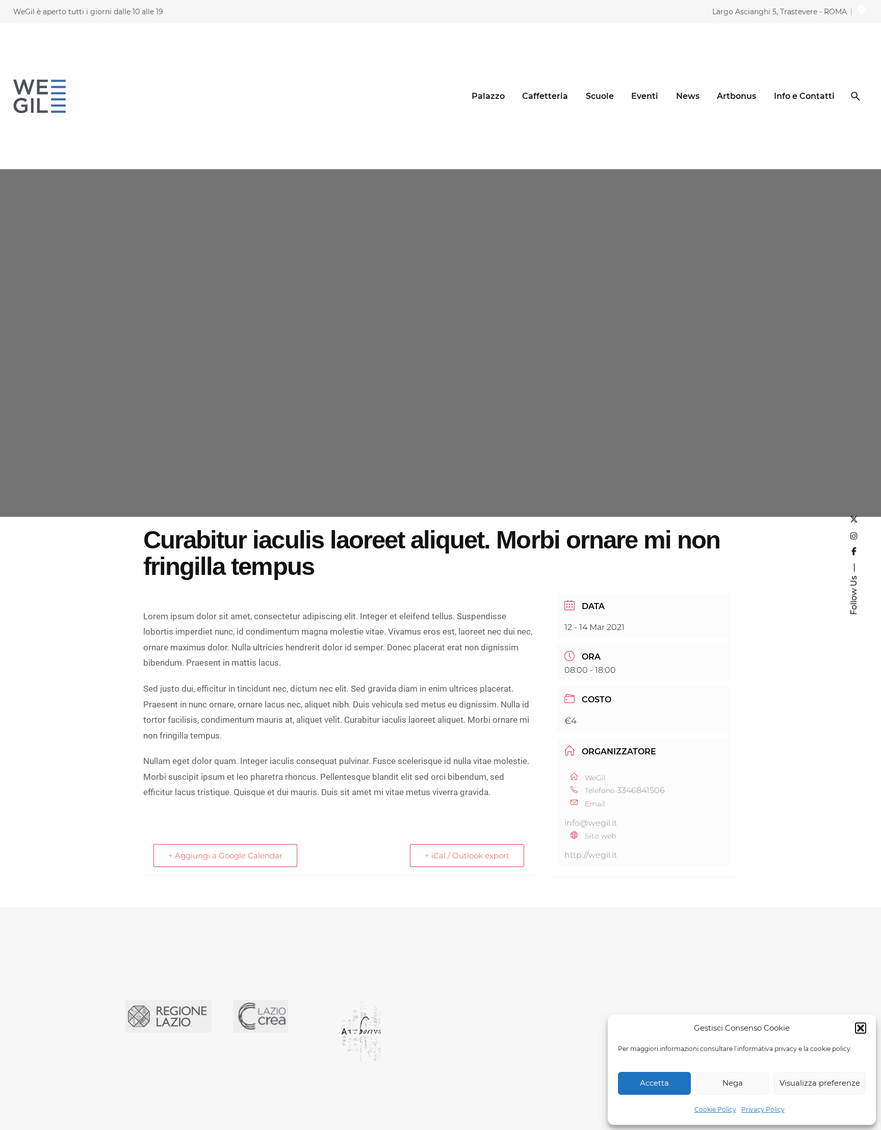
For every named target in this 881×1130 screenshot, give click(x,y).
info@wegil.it (590, 823)
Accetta (654, 1083)
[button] (861, 1028)
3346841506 (641, 790)
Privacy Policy (763, 1109)
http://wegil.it (590, 855)
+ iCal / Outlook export (467, 855)
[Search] (855, 96)
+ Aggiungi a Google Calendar (225, 855)
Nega (732, 1083)
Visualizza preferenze (820, 1083)
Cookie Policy (715, 1109)
